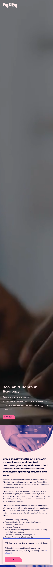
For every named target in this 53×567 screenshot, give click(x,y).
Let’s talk (8, 417)
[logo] (10, 5)
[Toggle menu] (48, 5)
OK (13, 559)
